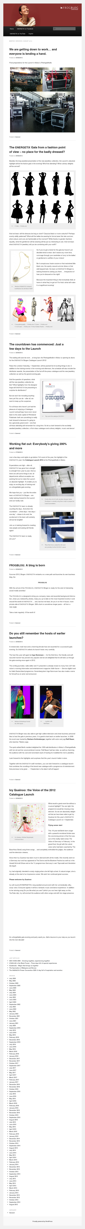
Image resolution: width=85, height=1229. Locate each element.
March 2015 (13, 1131)
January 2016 (13, 1108)
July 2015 (12, 1122)
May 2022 (12, 1011)
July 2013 (12, 1178)
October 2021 (13, 1018)
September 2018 (14, 1042)
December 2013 (14, 1167)
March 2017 (13, 1077)
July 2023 (12, 997)
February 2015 (14, 1134)
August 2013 (13, 1176)
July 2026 (12, 978)
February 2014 (14, 1162)
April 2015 (12, 1129)
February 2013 (14, 1190)
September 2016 (14, 1091)
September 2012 (14, 1202)
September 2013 (14, 1174)
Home (12, 29)
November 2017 (14, 1061)
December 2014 (14, 1138)
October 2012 (13, 1200)
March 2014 (13, 1160)
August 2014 (13, 1148)
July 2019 (12, 1030)
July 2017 (12, 1068)
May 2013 (12, 1183)
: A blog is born (27, 565)
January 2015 (13, 1136)
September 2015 (14, 1117)
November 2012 (14, 1197)
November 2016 (14, 1087)
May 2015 (12, 1127)
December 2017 (14, 1058)
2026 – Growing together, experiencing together (29, 961)
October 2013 (13, 1171)
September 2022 (14, 1004)
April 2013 (12, 1186)
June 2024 (12, 995)
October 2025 (13, 983)
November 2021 (14, 1016)
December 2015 (14, 1110)
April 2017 (12, 1075)
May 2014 (12, 1155)
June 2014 (12, 1153)
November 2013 (14, 1169)
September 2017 (14, 1065)
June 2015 (12, 1124)
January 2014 (13, 1164)
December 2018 (14, 1040)
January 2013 (13, 1193)
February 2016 (14, 1105)
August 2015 (13, 1120)
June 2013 (12, 1181)
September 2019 (14, 1028)
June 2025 (12, 988)
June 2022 (12, 1009)
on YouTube (17, 34)
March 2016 (13, 1103)
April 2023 (12, 1002)
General (17, 137)
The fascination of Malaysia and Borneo (22, 968)
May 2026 (12, 981)
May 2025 (12, 990)
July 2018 (12, 1044)
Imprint (31, 34)
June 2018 (12, 1047)
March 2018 (13, 1051)
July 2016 (12, 1094)
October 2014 (13, 1143)
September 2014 (14, 1146)
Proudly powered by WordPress (42, 1221)
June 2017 (12, 1070)
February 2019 (14, 1037)
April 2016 (12, 1101)
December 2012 (14, 1195)
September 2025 (14, 985)
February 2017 (14, 1080)
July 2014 (12, 1150)
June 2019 (12, 1032)
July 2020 (12, 1025)
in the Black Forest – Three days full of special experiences (33, 963)
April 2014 (12, 1157)
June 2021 (12, 1021)
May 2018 (12, 1049)
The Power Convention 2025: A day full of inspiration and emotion (35, 970)
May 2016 (12, 1098)
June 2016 (12, 1096)
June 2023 (12, 999)
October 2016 (13, 1089)
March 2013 (13, 1188)
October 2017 (13, 1063)
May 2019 (12, 1035)
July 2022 (12, 1007)
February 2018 (14, 1054)
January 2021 (13, 1023)
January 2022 (13, 1014)
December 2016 (14, 1084)
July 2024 (12, 992)
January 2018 (13, 1056)
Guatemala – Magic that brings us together (23, 965)
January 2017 (13, 1082)
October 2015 (13, 1115)
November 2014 (14, 1141)
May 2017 (12, 1072)
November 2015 (14, 1113)
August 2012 (13, 1204)
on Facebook (25, 29)
